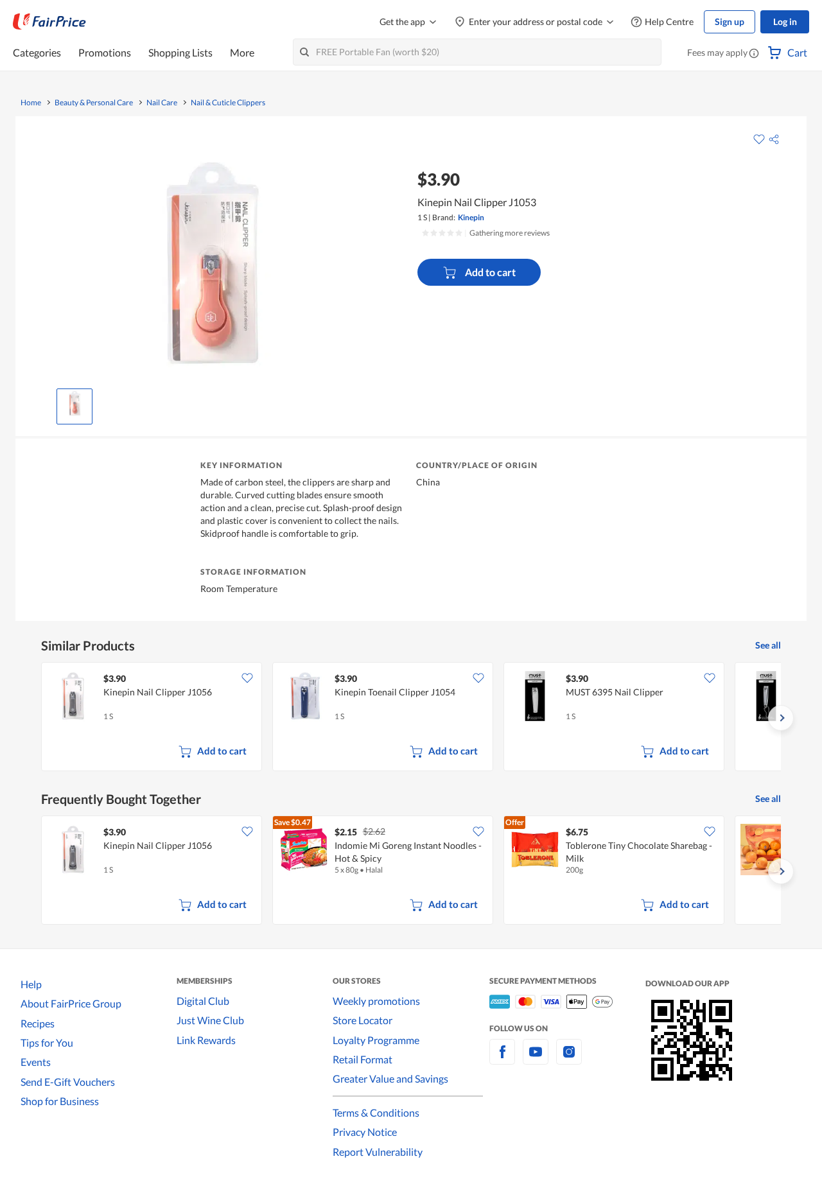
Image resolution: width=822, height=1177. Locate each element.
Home (31, 103)
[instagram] (569, 1059)
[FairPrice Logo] (49, 22)
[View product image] (74, 403)
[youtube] (535, 1059)
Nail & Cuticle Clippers (228, 103)
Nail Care (161, 103)
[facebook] (502, 1059)
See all (768, 645)
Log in (785, 21)
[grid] (411, 718)
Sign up (729, 21)
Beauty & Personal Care (94, 103)
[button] (754, 54)
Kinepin (471, 217)
